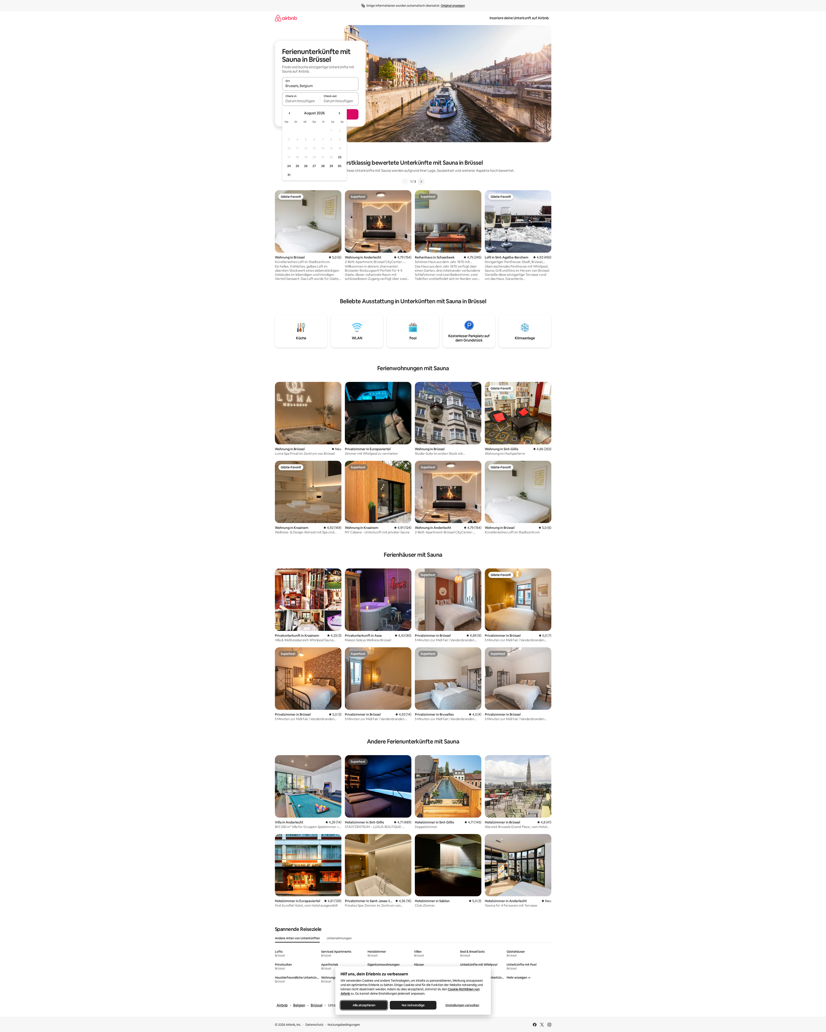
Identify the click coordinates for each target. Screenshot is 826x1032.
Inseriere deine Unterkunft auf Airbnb (519, 18)
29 (331, 166)
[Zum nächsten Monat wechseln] (339, 113)
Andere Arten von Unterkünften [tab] (297, 938)
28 (323, 166)
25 (297, 166)
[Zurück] (405, 181)
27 (314, 166)
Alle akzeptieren (363, 1005)
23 (339, 157)
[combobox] (320, 85)
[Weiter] (421, 181)
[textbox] (301, 101)
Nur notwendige (413, 1005)
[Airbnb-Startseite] (286, 18)
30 (339, 166)
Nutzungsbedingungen (344, 1025)
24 (289, 166)
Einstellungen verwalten (462, 1005)
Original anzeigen (453, 6)
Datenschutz (314, 1025)
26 (306, 166)
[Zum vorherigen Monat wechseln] (289, 113)
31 (288, 175)
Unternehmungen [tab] (339, 938)
